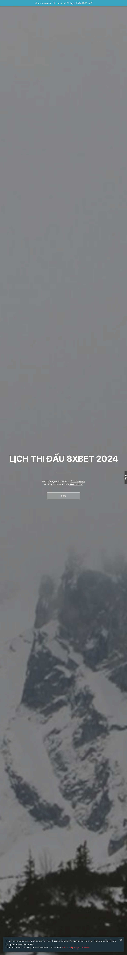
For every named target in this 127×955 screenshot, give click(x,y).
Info (63, 496)
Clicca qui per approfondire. (76, 947)
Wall (126, 477)
